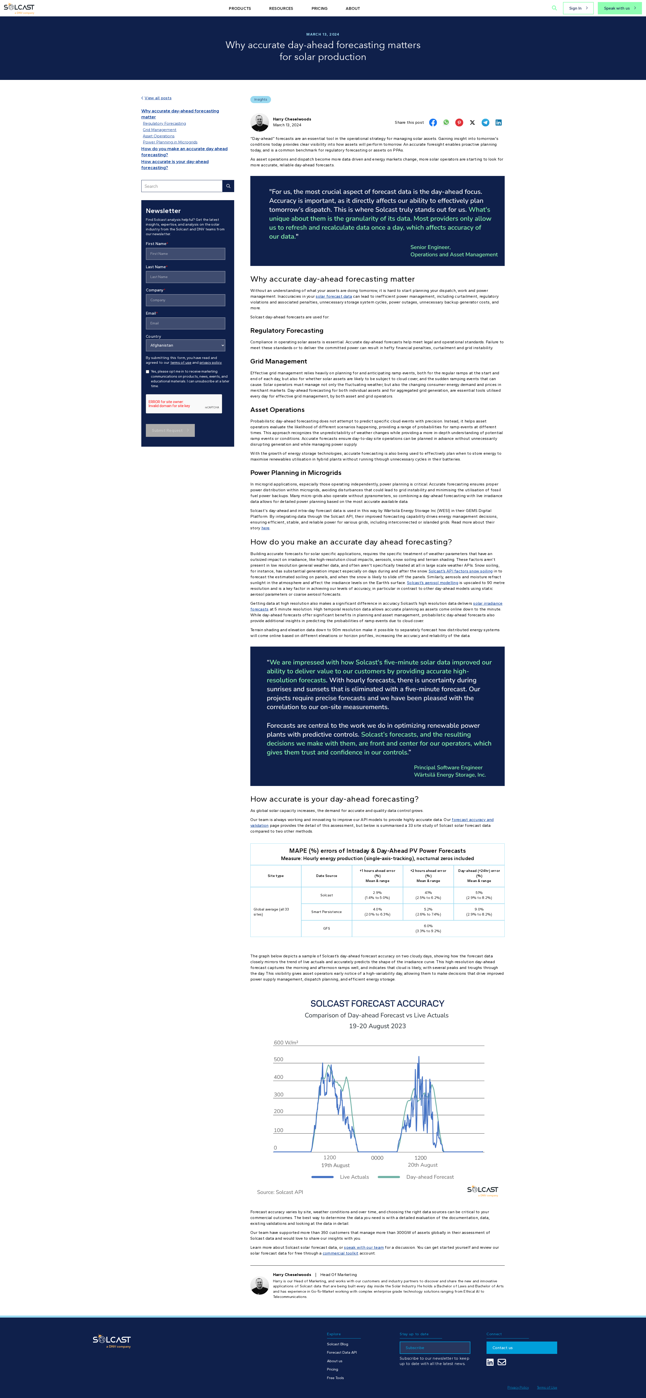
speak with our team (364, 1247)
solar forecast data (334, 296)
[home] (19, 8)
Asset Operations (158, 136)
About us (334, 1361)
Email (152, 313)
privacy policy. (211, 362)
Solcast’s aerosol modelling (432, 582)
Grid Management (159, 130)
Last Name (157, 266)
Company (156, 290)
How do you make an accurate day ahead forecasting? (184, 151)
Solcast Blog (337, 1344)
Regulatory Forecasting (164, 123)
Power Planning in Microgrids (170, 142)
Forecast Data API (342, 1352)
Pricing (332, 1369)
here (265, 528)
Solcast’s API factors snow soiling (461, 571)
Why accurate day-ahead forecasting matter (180, 114)
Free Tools (335, 1378)
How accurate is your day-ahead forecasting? (175, 164)
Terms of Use (547, 1387)
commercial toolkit (341, 1253)
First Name (157, 243)
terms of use (181, 362)
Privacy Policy (518, 1387)
